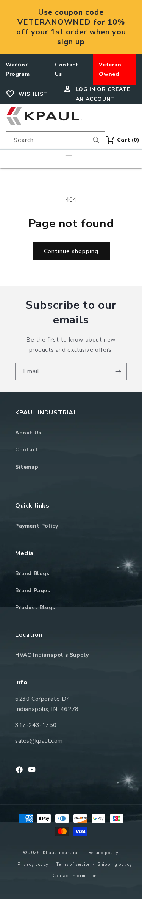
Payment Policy (36, 526)
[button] (69, 159)
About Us (28, 432)
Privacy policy (32, 864)
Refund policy (103, 853)
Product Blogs (35, 607)
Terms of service (73, 864)
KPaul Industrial (61, 853)
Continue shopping (71, 251)
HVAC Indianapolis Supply (52, 655)
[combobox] (55, 140)
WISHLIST (33, 94)
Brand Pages (32, 590)
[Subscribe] (118, 371)
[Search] (96, 140)
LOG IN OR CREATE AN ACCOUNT (103, 94)
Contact (26, 449)
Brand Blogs (32, 573)
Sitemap (26, 467)
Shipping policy (114, 864)
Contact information (75, 876)
